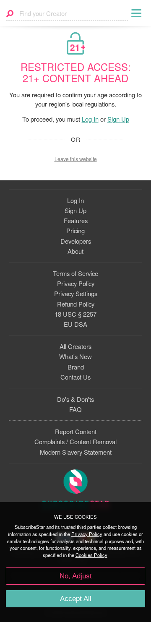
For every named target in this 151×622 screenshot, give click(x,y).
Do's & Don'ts (75, 399)
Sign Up (118, 119)
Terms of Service (75, 273)
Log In (90, 119)
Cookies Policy (91, 555)
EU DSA (75, 324)
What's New (75, 356)
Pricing (75, 230)
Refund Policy (75, 303)
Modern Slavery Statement (76, 452)
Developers (75, 241)
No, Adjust (76, 576)
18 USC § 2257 (75, 314)
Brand (76, 366)
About (75, 251)
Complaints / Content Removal (75, 441)
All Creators (75, 346)
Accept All (75, 599)
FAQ (75, 409)
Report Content (75, 431)
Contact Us (75, 376)
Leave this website (76, 158)
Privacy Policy (75, 283)
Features (76, 220)
